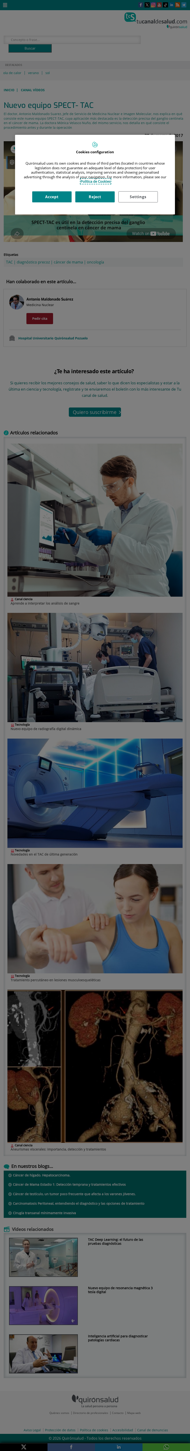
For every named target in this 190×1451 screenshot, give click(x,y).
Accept (52, 196)
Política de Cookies (96, 181)
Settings (138, 196)
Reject (95, 196)
